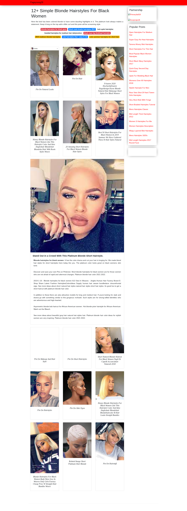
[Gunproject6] (134, 20)
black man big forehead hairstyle (97, 33)
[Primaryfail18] (134, 14)
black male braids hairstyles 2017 (82, 29)
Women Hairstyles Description (141, 126)
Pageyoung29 (36, 2)
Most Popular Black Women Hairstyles (140, 55)
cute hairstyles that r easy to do (75, 37)
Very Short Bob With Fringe (140, 100)
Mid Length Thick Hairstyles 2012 (140, 115)
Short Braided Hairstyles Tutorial (142, 105)
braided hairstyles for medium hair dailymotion (63, 33)
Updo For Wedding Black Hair (141, 76)
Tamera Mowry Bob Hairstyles (141, 44)
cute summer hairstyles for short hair (104, 37)
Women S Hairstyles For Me (140, 121)
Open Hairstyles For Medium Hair (140, 33)
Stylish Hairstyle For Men (139, 88)
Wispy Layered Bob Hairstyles (141, 131)
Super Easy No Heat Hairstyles (141, 40)
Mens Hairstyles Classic (138, 109)
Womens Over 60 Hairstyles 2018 (140, 81)
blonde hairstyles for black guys (54, 29)
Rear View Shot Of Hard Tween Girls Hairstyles (141, 93)
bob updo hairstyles (105, 29)
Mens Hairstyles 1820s (138, 135)
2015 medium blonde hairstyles (47, 37)
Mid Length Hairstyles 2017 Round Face (140, 141)
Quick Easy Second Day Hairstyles (138, 69)
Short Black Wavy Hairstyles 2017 (140, 62)
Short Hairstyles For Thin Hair (141, 49)
